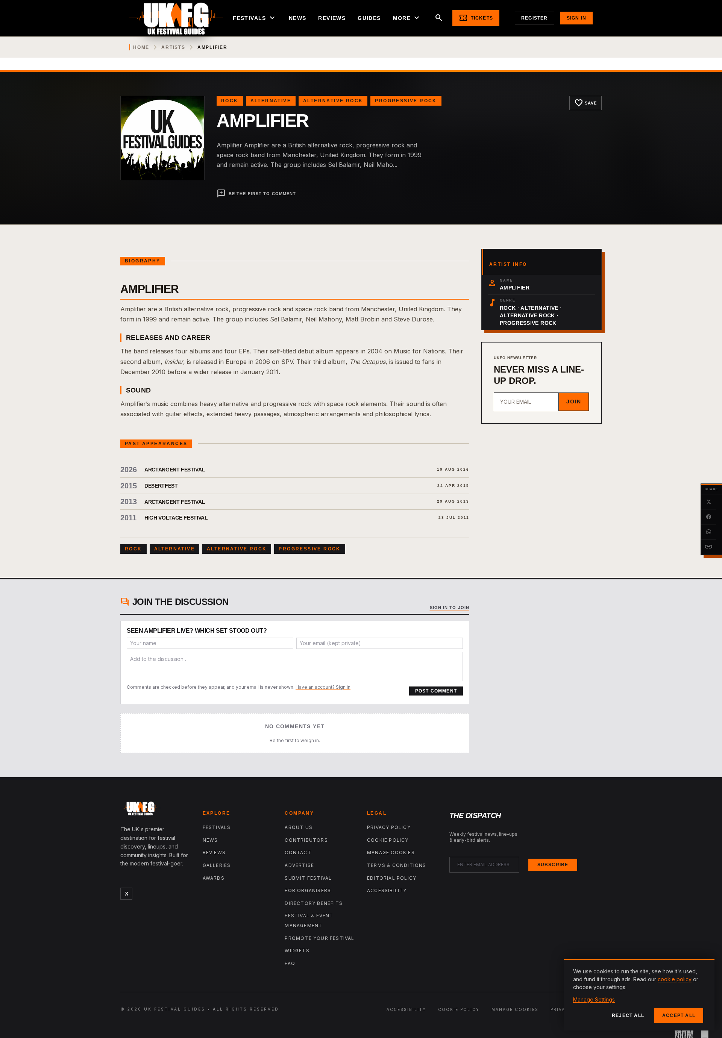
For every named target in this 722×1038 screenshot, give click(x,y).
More (407, 18)
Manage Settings (594, 999)
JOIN (573, 402)
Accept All (678, 1015)
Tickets (476, 18)
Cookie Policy (388, 840)
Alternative (270, 100)
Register (534, 18)
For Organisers (308, 890)
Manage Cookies (391, 852)
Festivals (255, 18)
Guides (369, 18)
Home (141, 47)
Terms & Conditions (396, 865)
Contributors (306, 840)
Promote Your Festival (319, 938)
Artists (173, 47)
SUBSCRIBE (553, 864)
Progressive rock (406, 100)
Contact (298, 852)
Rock (229, 100)
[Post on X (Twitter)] (708, 501)
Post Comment (436, 691)
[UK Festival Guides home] (155, 810)
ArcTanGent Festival (174, 470)
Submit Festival (308, 878)
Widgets (297, 950)
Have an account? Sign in (323, 687)
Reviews (332, 18)
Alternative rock (333, 100)
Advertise (299, 865)
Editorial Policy (391, 878)
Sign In (576, 18)
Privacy (561, 1009)
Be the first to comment (256, 193)
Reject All (628, 1015)
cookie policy (675, 979)
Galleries (217, 865)
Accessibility (387, 890)
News (297, 18)
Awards (213, 878)
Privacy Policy (389, 827)
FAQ (290, 963)
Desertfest (161, 486)
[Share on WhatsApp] (708, 531)
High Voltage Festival (176, 518)
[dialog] (639, 994)
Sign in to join (450, 607)
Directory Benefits (314, 903)
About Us (298, 827)
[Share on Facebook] (708, 516)
